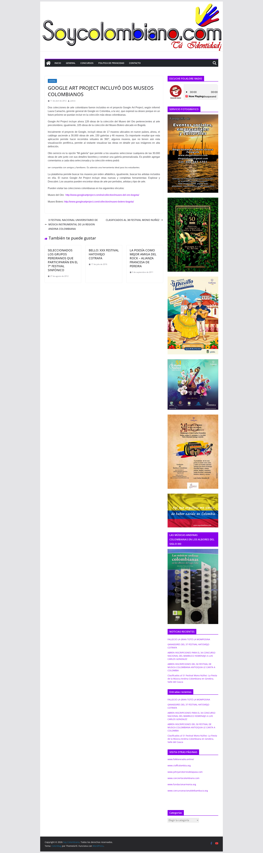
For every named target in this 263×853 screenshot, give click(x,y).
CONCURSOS (86, 63)
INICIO (57, 63)
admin (72, 100)
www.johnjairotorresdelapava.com (185, 771)
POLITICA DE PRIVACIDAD (111, 63)
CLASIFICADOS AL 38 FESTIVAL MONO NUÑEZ (132, 220)
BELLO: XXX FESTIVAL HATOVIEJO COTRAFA (104, 254)
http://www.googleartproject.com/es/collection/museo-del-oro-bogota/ (102, 195)
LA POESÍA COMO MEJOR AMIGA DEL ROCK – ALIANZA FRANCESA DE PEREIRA (143, 258)
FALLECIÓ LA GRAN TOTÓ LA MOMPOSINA (189, 639)
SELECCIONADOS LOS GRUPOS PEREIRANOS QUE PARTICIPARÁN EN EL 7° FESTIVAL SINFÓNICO (63, 260)
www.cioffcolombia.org (179, 765)
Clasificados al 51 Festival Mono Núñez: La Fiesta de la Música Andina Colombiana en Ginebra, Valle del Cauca (192, 678)
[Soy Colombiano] (48, 63)
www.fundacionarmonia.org (182, 784)
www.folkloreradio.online (180, 759)
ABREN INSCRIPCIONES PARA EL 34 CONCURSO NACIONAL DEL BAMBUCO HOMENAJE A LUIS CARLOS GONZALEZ (191, 655)
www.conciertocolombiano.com (183, 778)
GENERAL (70, 63)
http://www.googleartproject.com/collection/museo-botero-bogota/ (99, 201)
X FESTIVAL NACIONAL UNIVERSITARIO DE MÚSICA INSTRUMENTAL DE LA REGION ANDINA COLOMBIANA (73, 224)
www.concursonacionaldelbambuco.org (188, 790)
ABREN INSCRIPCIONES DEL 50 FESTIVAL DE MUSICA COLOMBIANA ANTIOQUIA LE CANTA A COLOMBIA (191, 667)
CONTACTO (135, 63)
